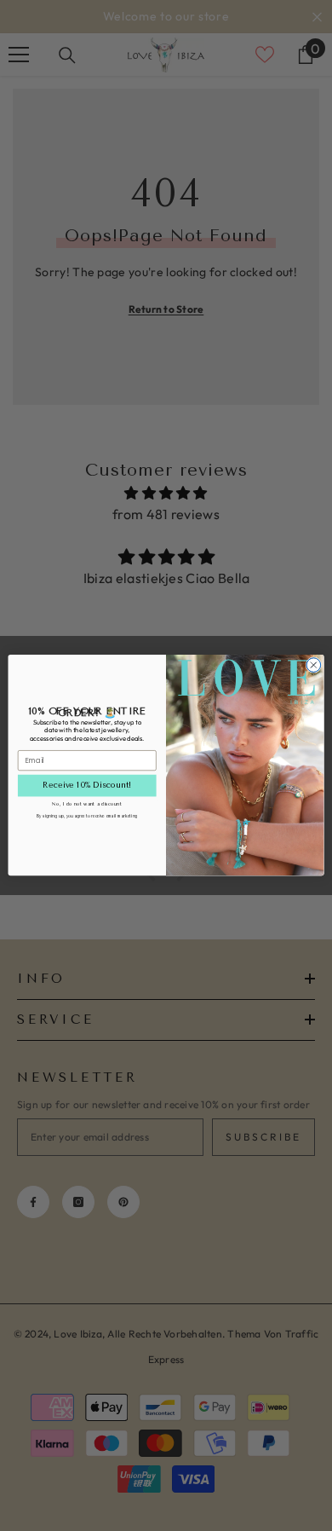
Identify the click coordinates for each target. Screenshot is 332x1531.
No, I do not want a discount (87, 804)
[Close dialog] (313, 665)
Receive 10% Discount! (87, 785)
